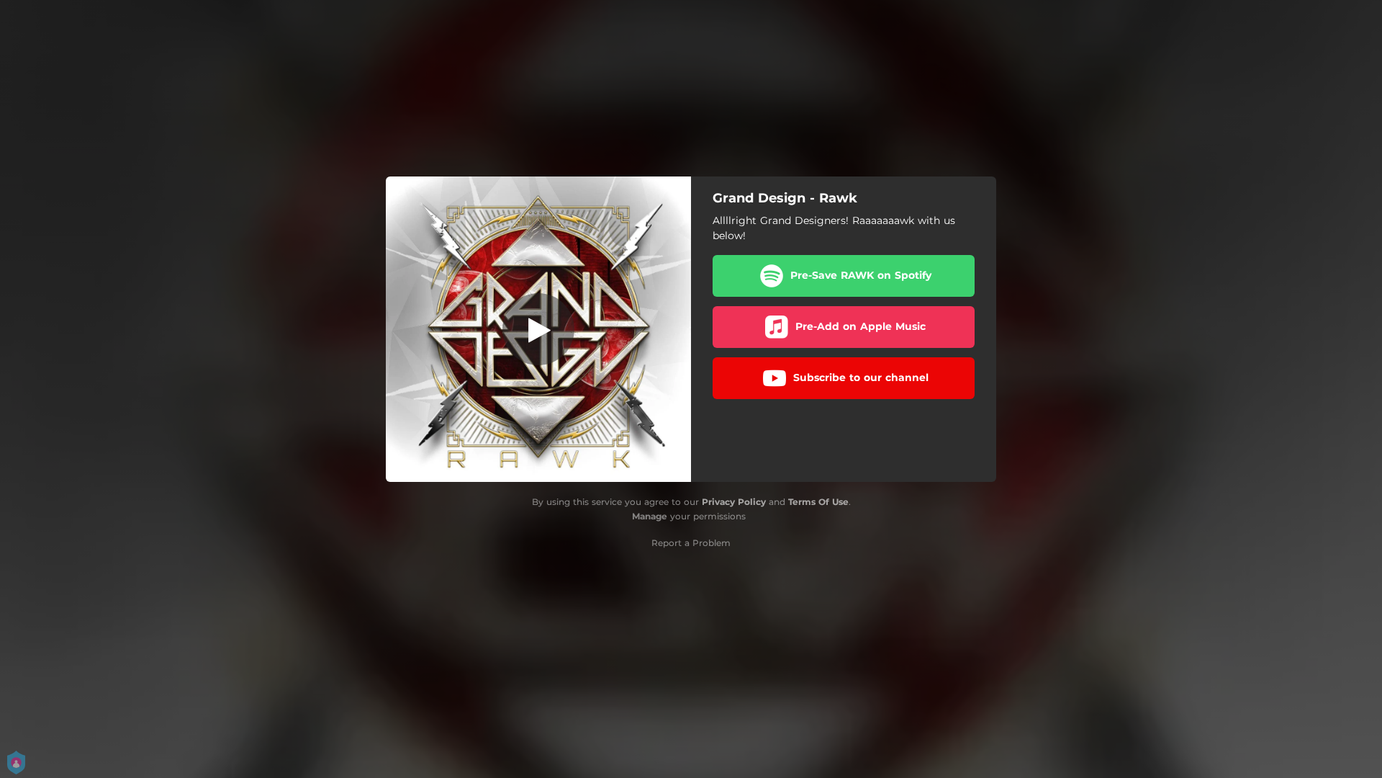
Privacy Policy (734, 501)
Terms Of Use (818, 501)
